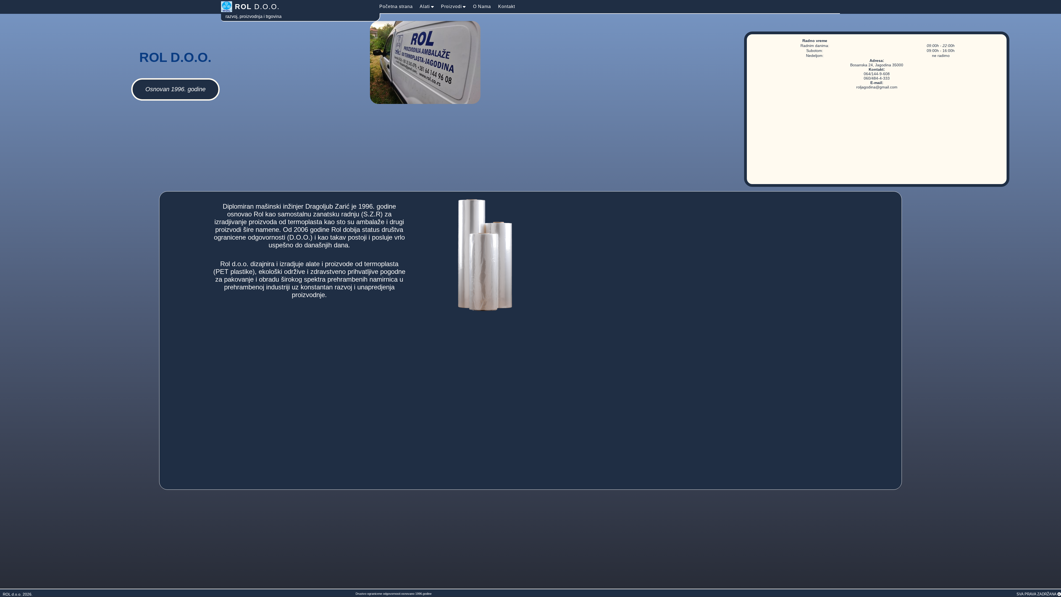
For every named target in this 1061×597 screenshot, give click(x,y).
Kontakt (506, 6)
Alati (425, 6)
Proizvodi (451, 6)
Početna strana (396, 6)
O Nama (482, 6)
